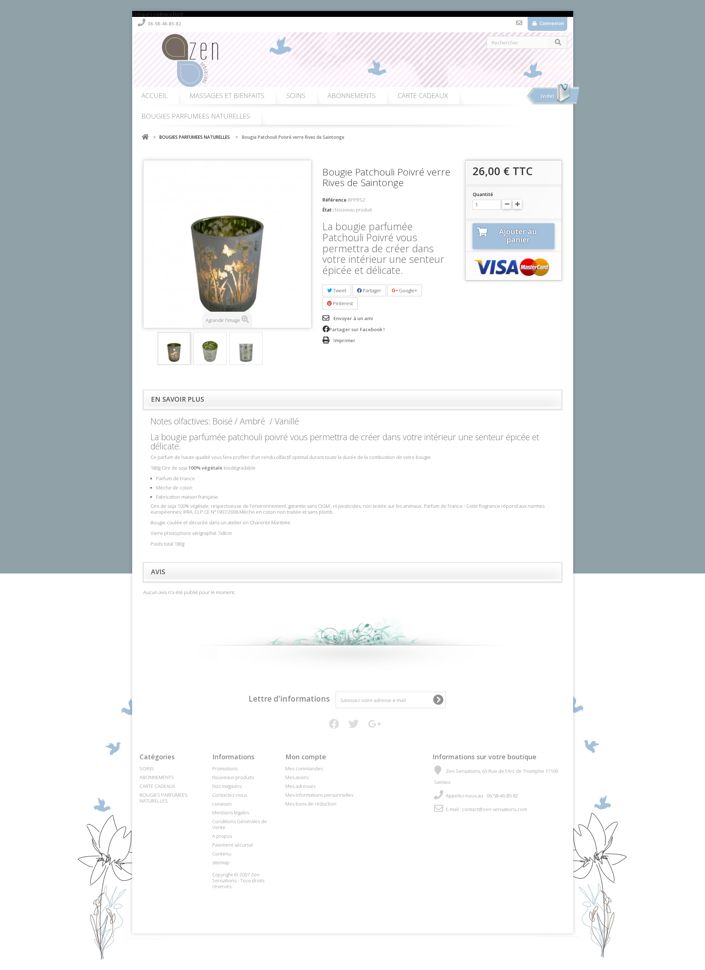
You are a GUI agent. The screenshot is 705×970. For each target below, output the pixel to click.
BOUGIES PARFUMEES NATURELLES (195, 116)
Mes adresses (300, 786)
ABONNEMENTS (352, 95)
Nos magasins (227, 786)
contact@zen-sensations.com (494, 809)
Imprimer (344, 340)
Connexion (551, 23)
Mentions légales (230, 812)
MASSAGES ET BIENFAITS (226, 95)
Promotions (225, 768)
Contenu (221, 853)
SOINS (296, 95)
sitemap (220, 862)
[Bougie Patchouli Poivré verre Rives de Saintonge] (174, 348)
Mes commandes (304, 768)
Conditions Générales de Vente (239, 824)
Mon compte (305, 756)
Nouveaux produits (233, 777)
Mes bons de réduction (310, 803)
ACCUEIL (154, 95)
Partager (371, 290)
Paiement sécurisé (232, 844)
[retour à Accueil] (145, 137)
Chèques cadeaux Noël (157, 14)
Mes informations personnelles (319, 795)
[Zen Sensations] (356, 59)
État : (328, 210)
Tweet (339, 290)
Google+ (407, 290)
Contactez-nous (519, 24)
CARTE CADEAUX (423, 95)
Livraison (222, 803)
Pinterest (342, 303)
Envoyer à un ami (353, 318)
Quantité (483, 194)
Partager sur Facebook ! (357, 329)
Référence (334, 200)
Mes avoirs (296, 777)
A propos (222, 836)
